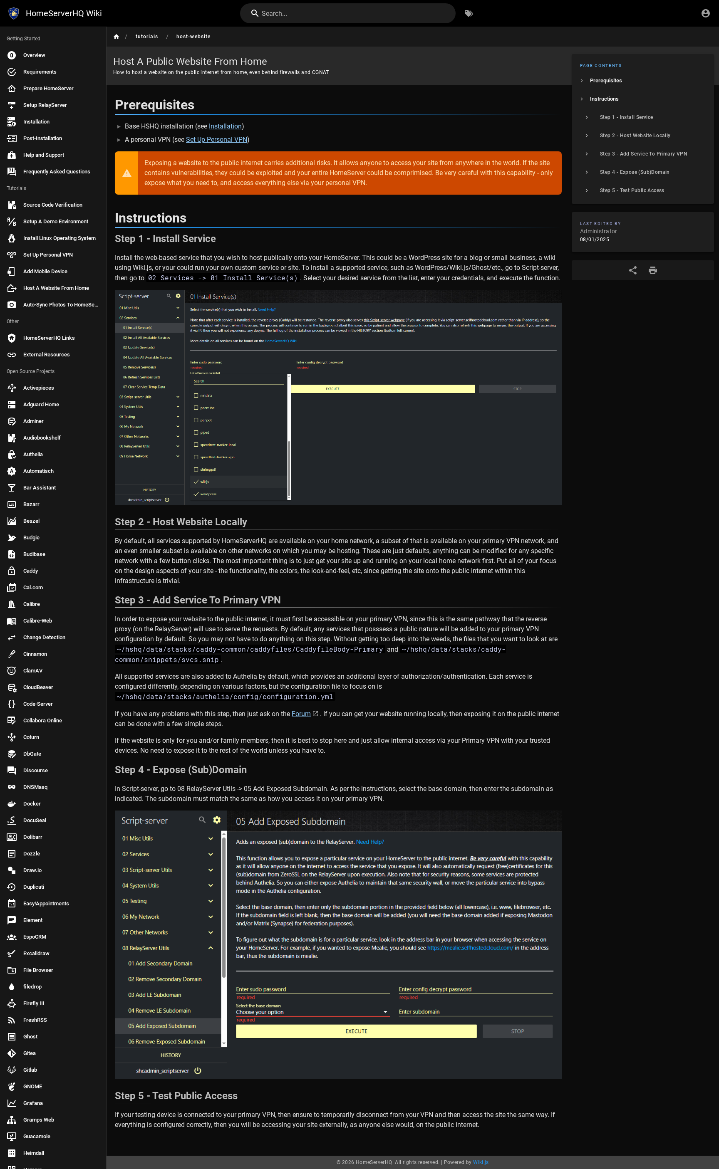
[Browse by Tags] (469, 13)
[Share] (633, 270)
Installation (225, 126)
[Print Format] (653, 270)
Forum (301, 714)
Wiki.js (481, 1162)
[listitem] (643, 80)
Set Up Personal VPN (216, 139)
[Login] (706, 13)
